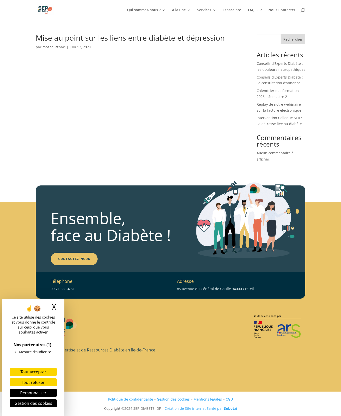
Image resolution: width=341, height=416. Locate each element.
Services (204, 10)
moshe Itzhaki (54, 47)
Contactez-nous (74, 259)
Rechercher (293, 39)
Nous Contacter (281, 10)
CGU (229, 399)
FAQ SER (255, 10)
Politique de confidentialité (130, 399)
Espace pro (232, 10)
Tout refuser (33, 382)
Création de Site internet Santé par (201, 408)
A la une (179, 10)
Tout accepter (33, 372)
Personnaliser (33, 393)
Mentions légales (207, 399)
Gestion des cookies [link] (33, 403)
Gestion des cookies (173, 399)
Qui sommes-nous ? (144, 10)
